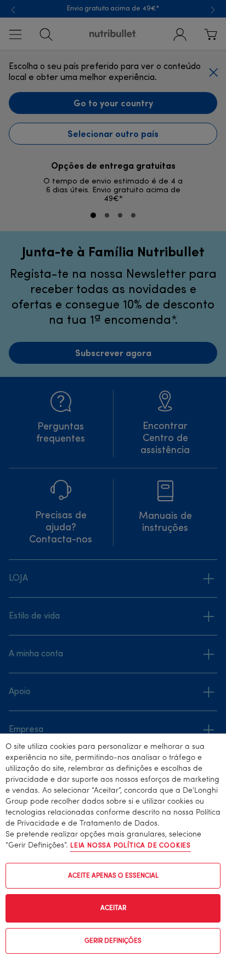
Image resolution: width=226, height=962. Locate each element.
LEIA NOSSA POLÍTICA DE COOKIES (130, 846)
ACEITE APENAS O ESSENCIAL (113, 876)
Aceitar (113, 908)
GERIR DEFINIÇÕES (113, 941)
